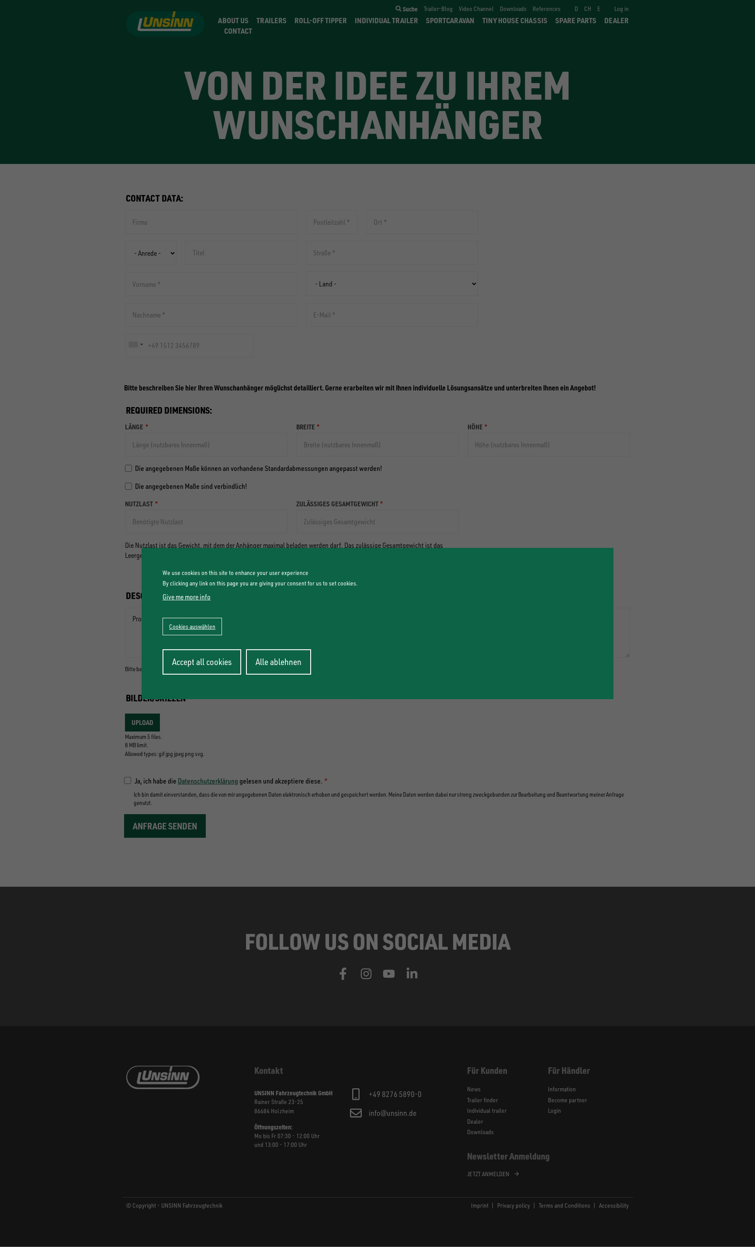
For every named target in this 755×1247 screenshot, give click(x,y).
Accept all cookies (202, 661)
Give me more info (187, 596)
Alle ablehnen (278, 661)
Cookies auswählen (192, 626)
